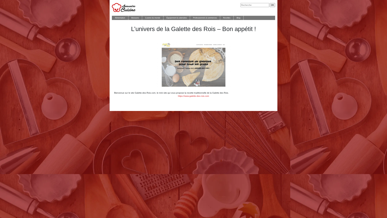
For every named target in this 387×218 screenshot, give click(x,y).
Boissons (135, 18)
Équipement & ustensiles (176, 18)
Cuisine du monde (152, 18)
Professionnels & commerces (205, 18)
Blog (238, 18)
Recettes (226, 18)
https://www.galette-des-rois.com (193, 96)
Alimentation (120, 18)
